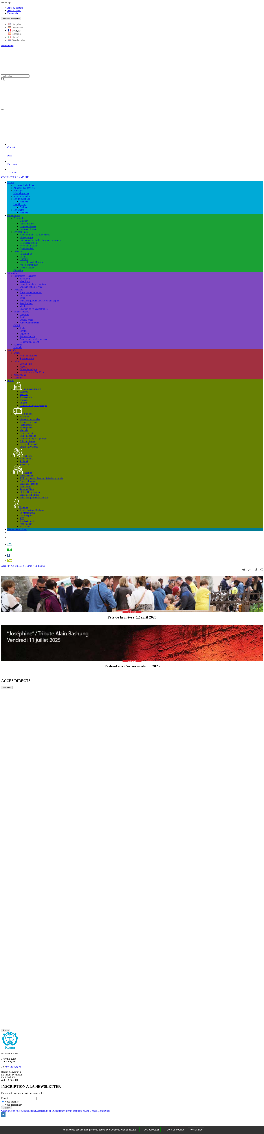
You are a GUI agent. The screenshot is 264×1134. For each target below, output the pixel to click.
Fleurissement (26, 433)
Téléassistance (26, 475)
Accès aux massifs (28, 245)
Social (23, 328)
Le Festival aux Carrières (32, 372)
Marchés (17, 347)
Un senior (27, 473)
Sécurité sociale (27, 320)
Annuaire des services (24, 188)
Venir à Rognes (27, 223)
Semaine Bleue (27, 489)
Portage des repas (28, 481)
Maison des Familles (29, 495)
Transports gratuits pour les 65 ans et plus (39, 300)
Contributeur (104, 1110)
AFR (22, 518)
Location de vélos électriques (34, 309)
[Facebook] (8, 555)
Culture (17, 361)
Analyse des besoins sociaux (33, 339)
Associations (19, 375)
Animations (25, 486)
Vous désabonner (13, 1104)
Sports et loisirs (27, 358)
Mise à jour (25, 281)
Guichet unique (27, 267)
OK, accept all (151, 1129)
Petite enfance (26, 458)
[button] (256, 569)
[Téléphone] (9, 560)
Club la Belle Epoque (30, 492)
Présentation (19, 218)
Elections (24, 394)
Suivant (5, 1030)
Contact (93, 1110)
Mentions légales (81, 1110)
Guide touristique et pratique (33, 284)
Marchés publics (21, 193)
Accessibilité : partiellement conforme (54, 1110)
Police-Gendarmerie (29, 322)
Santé (22, 317)
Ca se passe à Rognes (21, 566)
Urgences (24, 314)
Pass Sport (25, 526)
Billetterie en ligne (28, 369)
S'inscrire (6, 1108)
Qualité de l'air (27, 248)
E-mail (4, 1098)
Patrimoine (25, 416)
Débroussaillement (28, 243)
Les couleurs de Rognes (31, 262)
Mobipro (24, 306)
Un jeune (23, 507)
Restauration (26, 425)
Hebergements (26, 427)
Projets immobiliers (29, 265)
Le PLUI (24, 256)
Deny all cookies (175, 1129)
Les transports (26, 515)
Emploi (23, 331)
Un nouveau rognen (31, 389)
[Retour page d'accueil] (95, 109)
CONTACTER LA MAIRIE (15, 177)
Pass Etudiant (26, 303)
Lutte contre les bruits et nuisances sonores (40, 240)
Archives (24, 201)
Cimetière (18, 270)
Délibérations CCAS (30, 342)
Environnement (20, 232)
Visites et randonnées (30, 419)
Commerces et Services (24, 276)
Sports (16, 353)
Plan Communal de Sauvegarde (35, 234)
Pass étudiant (26, 524)
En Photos (40, 566)
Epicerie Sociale (27, 336)
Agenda (23, 366)
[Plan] (9, 550)
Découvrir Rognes (28, 229)
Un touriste (27, 414)
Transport (18, 289)
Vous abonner (11, 1101)
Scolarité (17, 344)
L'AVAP (24, 259)
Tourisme (17, 377)
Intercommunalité (21, 196)
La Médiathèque (27, 513)
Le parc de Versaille (29, 444)
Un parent (27, 456)
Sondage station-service (31, 287)
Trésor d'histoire (27, 441)
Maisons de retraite (29, 484)
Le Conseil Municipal (23, 185)
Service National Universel (33, 510)
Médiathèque (26, 364)
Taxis (22, 298)
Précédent (6, 687)
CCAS (16, 325)
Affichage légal (28, 1110)
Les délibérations (21, 199)
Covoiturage (25, 295)
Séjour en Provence (29, 447)
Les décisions (19, 204)
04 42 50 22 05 (13, 1066)
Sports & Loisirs (27, 521)
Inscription (25, 278)
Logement (24, 333)
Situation (24, 221)
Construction (26, 254)
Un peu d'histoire (28, 226)
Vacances (24, 464)
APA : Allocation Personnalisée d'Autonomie (41, 478)
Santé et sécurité (21, 311)
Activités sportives (28, 355)
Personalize (196, 1129)
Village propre (26, 237)
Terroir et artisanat (28, 422)
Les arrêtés (18, 210)
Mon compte (7, 45)
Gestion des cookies (10, 1110)
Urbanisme (18, 251)
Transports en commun (31, 292)
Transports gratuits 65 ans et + (34, 497)
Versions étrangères (11, 19)
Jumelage (17, 190)
